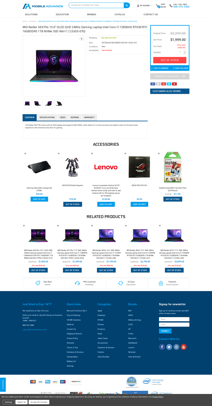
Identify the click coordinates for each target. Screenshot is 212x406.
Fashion (101, 352)
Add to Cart (39, 199)
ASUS (130, 315)
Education (62, 14)
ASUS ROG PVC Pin (139, 185)
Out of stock (73, 204)
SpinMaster (132, 343)
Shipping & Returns (74, 334)
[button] (3, 385)
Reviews (75, 117)
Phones (101, 324)
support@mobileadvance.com (35, 330)
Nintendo (132, 352)
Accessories (103, 343)
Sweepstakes (72, 357)
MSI (129, 311)
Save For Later (181, 68)
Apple (100, 311)
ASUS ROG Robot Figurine (72, 185)
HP (129, 329)
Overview (29, 117)
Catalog (120, 14)
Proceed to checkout (167, 76)
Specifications (47, 117)
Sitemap (70, 366)
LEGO (130, 324)
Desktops (101, 315)
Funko (130, 334)
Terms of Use (72, 347)
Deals (100, 334)
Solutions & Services (75, 352)
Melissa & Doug (134, 320)
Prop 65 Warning (73, 315)
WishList (70, 324)
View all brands (134, 357)
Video (63, 117)
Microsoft (132, 338)
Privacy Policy (72, 338)
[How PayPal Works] (49, 383)
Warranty (89, 117)
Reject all (21, 402)
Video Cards (103, 338)
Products (33, 21)
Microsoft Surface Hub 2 (77, 311)
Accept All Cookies (39, 402)
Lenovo (131, 347)
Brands (91, 14)
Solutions (31, 14)
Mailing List (71, 361)
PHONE (100, 320)
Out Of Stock (170, 60)
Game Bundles (103, 357)
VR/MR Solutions (74, 320)
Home (25, 21)
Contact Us (151, 14)
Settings (8, 402)
